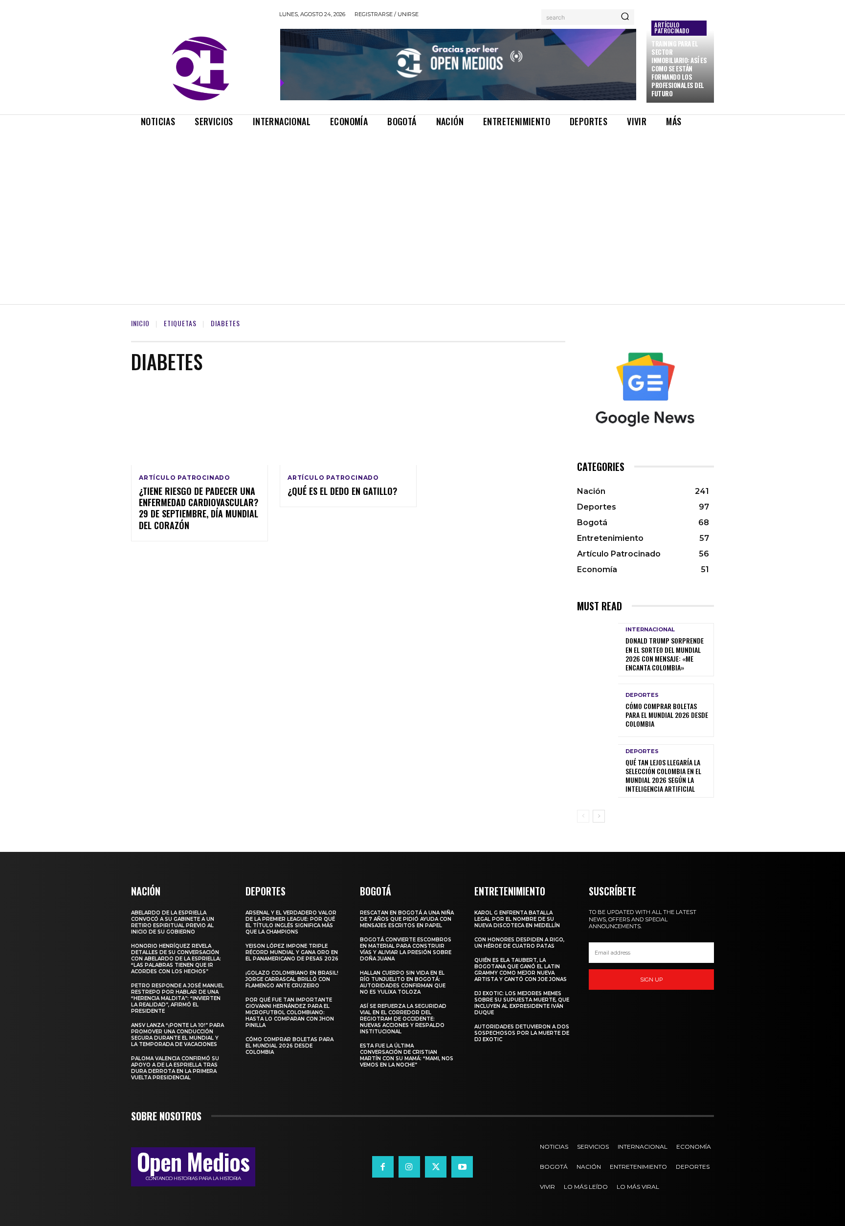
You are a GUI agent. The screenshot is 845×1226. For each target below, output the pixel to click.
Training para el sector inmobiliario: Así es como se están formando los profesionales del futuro (679, 68)
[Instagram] (409, 1167)
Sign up (651, 979)
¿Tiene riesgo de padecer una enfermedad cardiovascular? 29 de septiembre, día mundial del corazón (198, 508)
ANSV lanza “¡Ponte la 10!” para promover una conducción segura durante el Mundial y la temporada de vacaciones (177, 1035)
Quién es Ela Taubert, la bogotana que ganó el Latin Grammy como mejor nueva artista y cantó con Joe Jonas (520, 969)
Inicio (140, 323)
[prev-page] (583, 816)
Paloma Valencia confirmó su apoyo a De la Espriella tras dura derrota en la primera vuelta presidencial (175, 1068)
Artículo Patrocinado (671, 28)
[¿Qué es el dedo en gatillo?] (348, 424)
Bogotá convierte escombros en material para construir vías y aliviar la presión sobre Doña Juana (405, 949)
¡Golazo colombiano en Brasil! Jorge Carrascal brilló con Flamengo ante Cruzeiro (291, 979)
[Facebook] (383, 1167)
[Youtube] (462, 1167)
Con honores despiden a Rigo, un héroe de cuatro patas (519, 942)
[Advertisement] (422, 207)
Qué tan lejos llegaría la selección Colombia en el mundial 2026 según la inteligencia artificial (663, 775)
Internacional (650, 629)
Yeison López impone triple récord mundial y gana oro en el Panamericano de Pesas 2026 (291, 952)
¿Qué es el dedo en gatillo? (342, 491)
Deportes (642, 695)
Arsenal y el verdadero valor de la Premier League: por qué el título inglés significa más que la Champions (290, 922)
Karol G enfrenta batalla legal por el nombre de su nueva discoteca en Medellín (517, 919)
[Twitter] (435, 1167)
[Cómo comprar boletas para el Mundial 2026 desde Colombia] (597, 710)
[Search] (625, 17)
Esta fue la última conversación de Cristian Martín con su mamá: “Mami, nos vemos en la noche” (406, 1055)
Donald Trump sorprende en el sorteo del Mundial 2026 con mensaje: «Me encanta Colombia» (664, 653)
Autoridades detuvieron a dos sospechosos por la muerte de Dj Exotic (521, 1033)
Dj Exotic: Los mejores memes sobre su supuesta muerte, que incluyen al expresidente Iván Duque (521, 1003)
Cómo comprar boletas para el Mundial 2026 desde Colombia (666, 715)
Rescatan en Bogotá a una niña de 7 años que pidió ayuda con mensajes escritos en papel (407, 919)
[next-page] (599, 816)
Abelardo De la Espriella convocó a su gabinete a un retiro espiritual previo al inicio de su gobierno (172, 922)
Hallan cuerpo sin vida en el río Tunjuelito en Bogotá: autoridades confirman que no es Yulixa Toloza (402, 982)
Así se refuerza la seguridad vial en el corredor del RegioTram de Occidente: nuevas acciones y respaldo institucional (403, 1019)
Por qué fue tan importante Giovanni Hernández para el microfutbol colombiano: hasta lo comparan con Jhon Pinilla (289, 1012)
